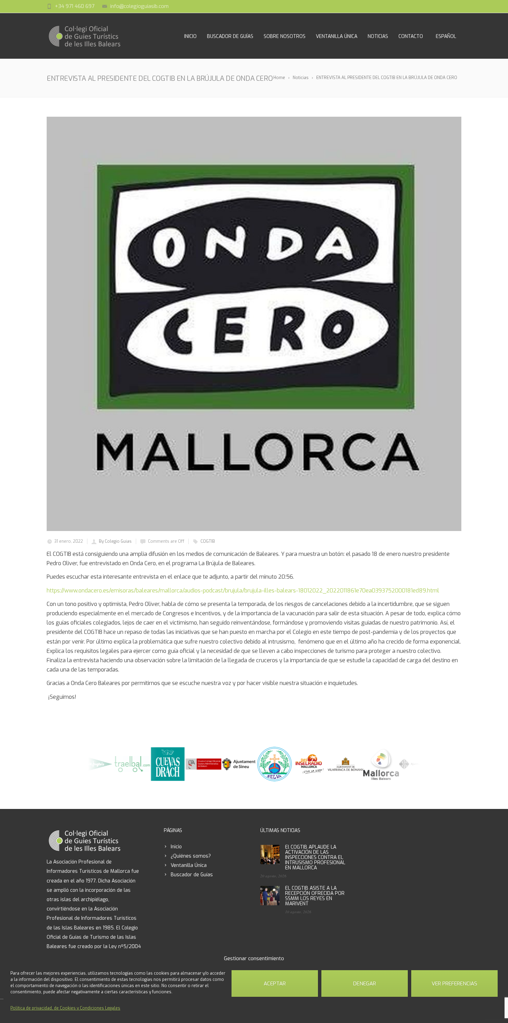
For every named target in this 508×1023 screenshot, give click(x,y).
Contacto (410, 36)
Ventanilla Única (336, 36)
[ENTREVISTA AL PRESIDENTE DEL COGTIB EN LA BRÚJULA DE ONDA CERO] (254, 324)
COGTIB (207, 541)
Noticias (378, 36)
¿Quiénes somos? (191, 856)
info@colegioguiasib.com (139, 6)
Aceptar (275, 983)
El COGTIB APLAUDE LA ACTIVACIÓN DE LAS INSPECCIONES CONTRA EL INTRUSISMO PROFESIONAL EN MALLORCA (315, 857)
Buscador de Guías (230, 36)
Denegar (364, 983)
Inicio (190, 36)
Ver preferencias (454, 983)
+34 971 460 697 (74, 6)
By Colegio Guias (115, 541)
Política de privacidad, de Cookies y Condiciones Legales (65, 1008)
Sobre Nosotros (284, 36)
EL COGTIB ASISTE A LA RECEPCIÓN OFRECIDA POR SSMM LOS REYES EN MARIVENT (315, 896)
